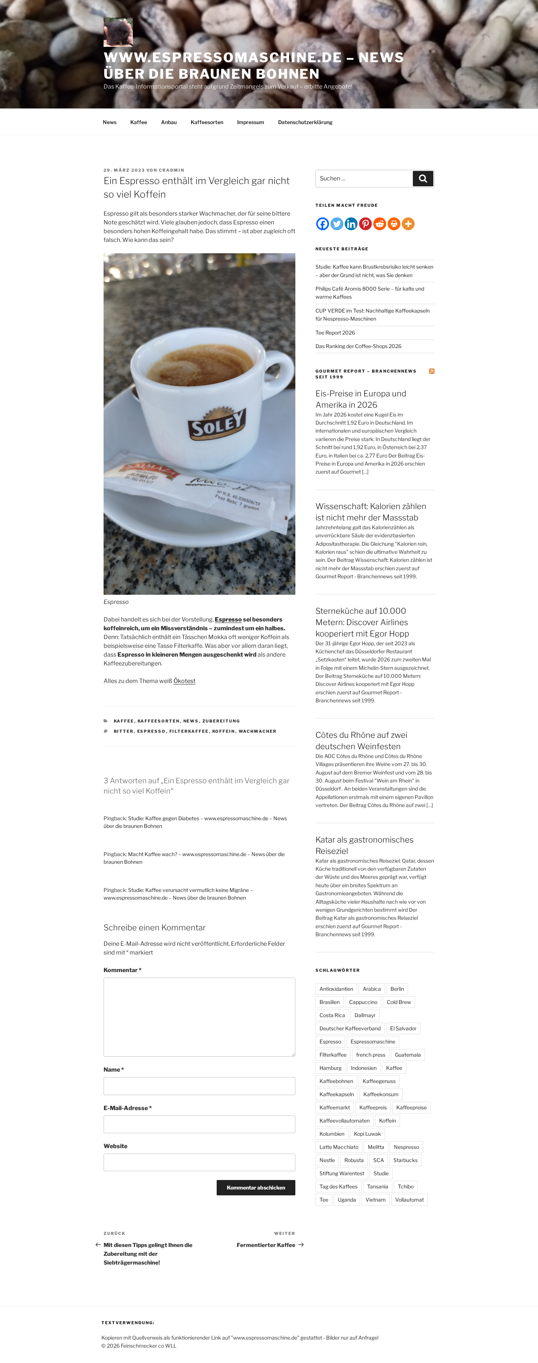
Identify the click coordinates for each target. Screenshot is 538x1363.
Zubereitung (221, 721)
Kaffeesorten (207, 122)
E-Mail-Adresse (128, 1108)
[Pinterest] (365, 223)
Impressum (250, 122)
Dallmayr (365, 1015)
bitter (124, 731)
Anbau (169, 122)
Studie (381, 1173)
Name (114, 1069)
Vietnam (376, 1199)
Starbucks (405, 1160)
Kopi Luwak (367, 1134)
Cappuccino (363, 1002)
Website (115, 1146)
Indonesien (364, 1068)
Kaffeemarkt (335, 1107)
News (109, 122)
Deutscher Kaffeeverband (350, 1028)
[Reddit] (379, 223)
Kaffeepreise (411, 1107)
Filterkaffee (189, 731)
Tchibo (406, 1186)
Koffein (223, 731)
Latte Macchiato (339, 1147)
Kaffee (138, 122)
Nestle (327, 1160)
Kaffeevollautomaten (345, 1120)
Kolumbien (332, 1134)
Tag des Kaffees (339, 1186)
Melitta (376, 1147)
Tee (324, 1199)
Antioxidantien (336, 989)
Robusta (354, 1160)
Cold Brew (399, 1002)
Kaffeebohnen (336, 1081)
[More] (408, 223)
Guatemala (408, 1055)
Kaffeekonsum (381, 1094)
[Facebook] (322, 223)
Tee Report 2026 (335, 332)
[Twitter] (336, 223)
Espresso (228, 619)
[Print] (394, 223)
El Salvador (403, 1028)
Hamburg (330, 1068)
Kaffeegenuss (379, 1081)
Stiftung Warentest (342, 1173)
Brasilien (330, 1002)
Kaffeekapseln (337, 1094)
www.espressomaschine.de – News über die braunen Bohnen (254, 65)
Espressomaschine (373, 1041)
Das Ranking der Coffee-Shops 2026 (358, 346)
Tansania (377, 1186)
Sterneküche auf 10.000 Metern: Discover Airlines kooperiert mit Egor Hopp (362, 622)
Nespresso (406, 1147)
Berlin (397, 989)
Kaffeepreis (373, 1107)
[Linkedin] (351, 223)
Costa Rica (332, 1015)
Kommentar (123, 970)
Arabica (372, 989)
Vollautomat (409, 1199)
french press (370, 1055)
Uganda (347, 1199)
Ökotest (184, 680)
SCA (378, 1160)
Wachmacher (258, 731)
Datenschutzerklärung (305, 122)
